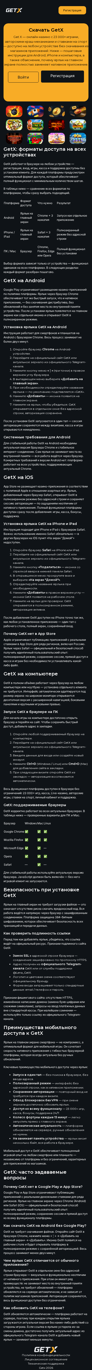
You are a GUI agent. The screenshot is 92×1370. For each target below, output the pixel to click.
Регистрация (72, 10)
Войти (23, 77)
